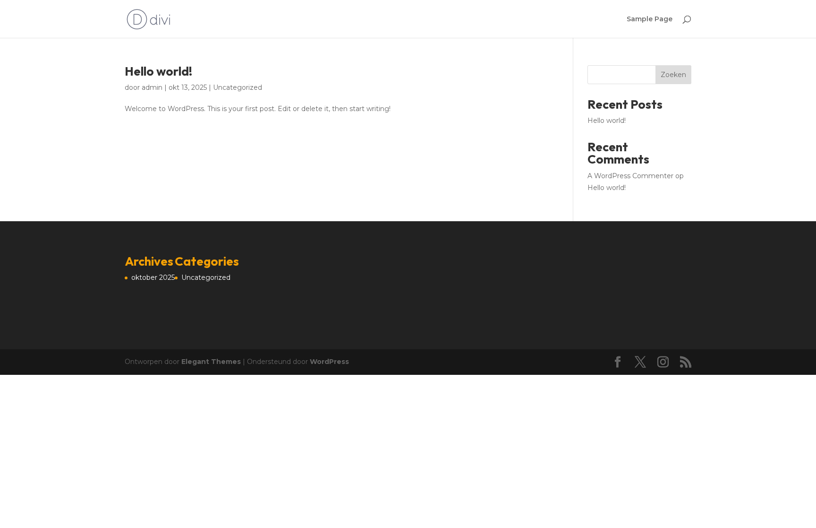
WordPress (329, 361)
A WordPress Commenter (630, 176)
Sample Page (649, 19)
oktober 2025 (153, 277)
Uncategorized (237, 87)
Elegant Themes (211, 361)
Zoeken (673, 74)
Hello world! (158, 71)
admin (152, 87)
